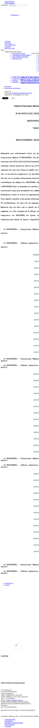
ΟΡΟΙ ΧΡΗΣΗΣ (9, 724)
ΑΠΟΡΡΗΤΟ (9, 721)
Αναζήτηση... (5, 5)
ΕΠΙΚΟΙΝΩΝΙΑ (10, 3)
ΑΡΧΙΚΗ (7, 41)
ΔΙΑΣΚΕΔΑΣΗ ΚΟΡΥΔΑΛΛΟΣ (22, 93)
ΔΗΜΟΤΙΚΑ (16, 77)
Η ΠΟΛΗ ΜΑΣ (9, 1)
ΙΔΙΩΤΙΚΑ (15, 82)
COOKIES (8, 726)
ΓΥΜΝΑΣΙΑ (16, 78)
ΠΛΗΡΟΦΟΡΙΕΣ (10, 719)
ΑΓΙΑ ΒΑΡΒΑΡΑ (10, 45)
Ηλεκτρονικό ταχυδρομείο (13, 88)
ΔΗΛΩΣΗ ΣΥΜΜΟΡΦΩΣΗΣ (14, 723)
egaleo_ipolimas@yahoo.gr (14, 700)
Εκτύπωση (8, 86)
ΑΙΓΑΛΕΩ (8, 43)
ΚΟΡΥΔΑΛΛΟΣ (10, 48)
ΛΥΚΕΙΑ (15, 80)
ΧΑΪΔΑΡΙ (8, 46)
